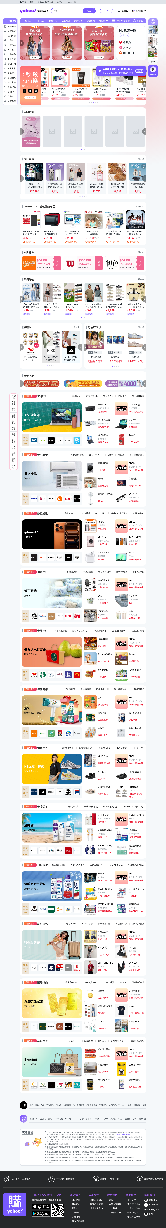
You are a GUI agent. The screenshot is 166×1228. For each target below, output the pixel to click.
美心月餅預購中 (119, 630)
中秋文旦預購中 (99, 630)
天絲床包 (42, 1118)
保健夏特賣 (70, 689)
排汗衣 (75, 1118)
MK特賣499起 (92, 982)
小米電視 (109, 454)
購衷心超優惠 (96, 1204)
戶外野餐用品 (91, 1104)
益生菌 (128, 1118)
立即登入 (124, 35)
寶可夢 (120, 1118)
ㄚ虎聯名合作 (115, 1212)
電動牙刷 (142, 1118)
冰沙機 (113, 1118)
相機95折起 (138, 513)
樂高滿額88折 (58, 864)
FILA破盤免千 (122, 747)
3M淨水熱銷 (138, 571)
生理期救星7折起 (136, 864)
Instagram (154, 1209)
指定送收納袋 (104, 571)
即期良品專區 (60, 630)
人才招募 (113, 1208)
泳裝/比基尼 (126, 1104)
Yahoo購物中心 (34, 11)
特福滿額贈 (88, 571)
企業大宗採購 (115, 1204)
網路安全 (76, 1204)
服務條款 (76, 1212)
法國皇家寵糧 (138, 630)
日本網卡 (97, 1118)
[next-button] (144, 383)
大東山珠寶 (109, 982)
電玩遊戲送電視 (137, 454)
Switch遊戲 (58, 1118)
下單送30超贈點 (136, 1040)
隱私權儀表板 (78, 1220)
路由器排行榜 (138, 396)
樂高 (50, 1118)
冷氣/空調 (50, 1104)
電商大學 (131, 1199)
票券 (82, 1118)
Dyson (105, 1118)
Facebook (154, 1204)
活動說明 (140, 206)
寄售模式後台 (133, 1204)
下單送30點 (87, 1040)
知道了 (139, 71)
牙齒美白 (67, 1104)
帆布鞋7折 (139, 747)
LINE (151, 1214)
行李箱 (88, 1118)
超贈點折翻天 (96, 1199)
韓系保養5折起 (91, 806)
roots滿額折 (87, 923)
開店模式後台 (133, 1208)
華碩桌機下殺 (92, 396)
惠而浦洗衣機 (77, 454)
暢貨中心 (53, 20)
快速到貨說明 (133, 1212)
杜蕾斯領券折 (138, 689)
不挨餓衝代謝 (102, 689)
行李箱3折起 (138, 923)
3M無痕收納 (121, 571)
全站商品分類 (133, 1216)
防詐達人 (122, 396)
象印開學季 (94, 454)
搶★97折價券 (116, 864)
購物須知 (76, 1216)
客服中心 (113, 1199)
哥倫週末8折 (105, 747)
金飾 (134, 1118)
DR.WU (126, 806)
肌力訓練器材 (114, 1104)
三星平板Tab (68, 513)
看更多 (153, 61)
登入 (106, 10)
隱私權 (75, 1208)
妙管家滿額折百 (97, 864)
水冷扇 (68, 1118)
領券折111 (71, 923)
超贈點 (139, 20)
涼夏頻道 (91, 20)
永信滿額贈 (86, 689)
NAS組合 (75, 396)
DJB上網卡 (100, 513)
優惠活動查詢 (96, 1208)
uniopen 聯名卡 (122, 20)
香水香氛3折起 (110, 806)
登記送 (40, 20)
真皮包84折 (121, 923)
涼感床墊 (33, 1118)
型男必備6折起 (72, 982)
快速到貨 (66, 20)
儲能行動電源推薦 (119, 513)
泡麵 (144, 1104)
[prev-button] (22, 383)
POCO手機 (84, 513)
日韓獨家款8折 (86, 747)
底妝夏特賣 (73, 806)
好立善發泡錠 (120, 689)
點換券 (28, 20)
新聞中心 (153, 1200)
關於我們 (76, 1199)
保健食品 (137, 1104)
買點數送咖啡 (138, 982)
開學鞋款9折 (68, 747)
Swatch (123, 982)
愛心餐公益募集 (79, 630)
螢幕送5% (108, 396)
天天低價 (78, 20)
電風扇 (121, 454)
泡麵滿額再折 (117, 1040)
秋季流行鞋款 (104, 923)
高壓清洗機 (72, 571)
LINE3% (72, 1040)
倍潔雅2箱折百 (77, 864)
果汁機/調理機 (78, 1104)
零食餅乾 (103, 1104)
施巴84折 (139, 806)
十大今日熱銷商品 (37, 1104)
